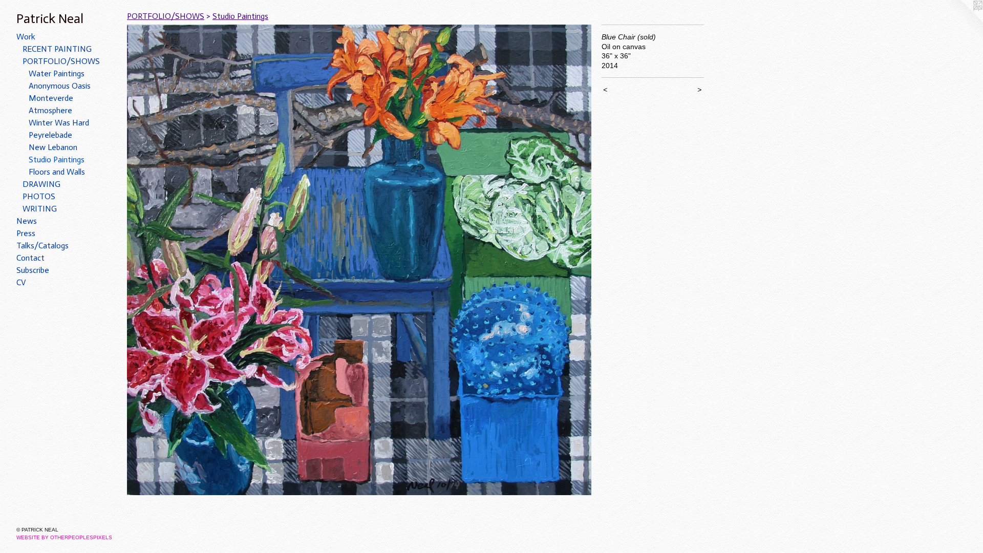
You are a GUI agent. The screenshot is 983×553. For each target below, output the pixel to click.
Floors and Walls (57, 172)
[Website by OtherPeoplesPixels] (962, 20)
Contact (30, 258)
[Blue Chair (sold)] (359, 260)
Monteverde (51, 98)
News (26, 221)
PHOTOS (39, 196)
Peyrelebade (50, 135)
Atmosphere (50, 110)
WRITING (40, 209)
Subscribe (32, 270)
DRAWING (41, 184)
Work (25, 36)
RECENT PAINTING (57, 49)
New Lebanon (53, 147)
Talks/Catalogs (42, 245)
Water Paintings (56, 73)
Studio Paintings (56, 159)
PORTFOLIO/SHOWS (61, 61)
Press (25, 233)
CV (21, 282)
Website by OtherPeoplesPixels (64, 537)
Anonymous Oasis (60, 86)
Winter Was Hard (59, 122)
